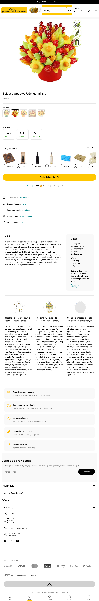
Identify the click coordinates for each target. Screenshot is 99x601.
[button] (69, 10)
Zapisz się (86, 472)
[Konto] (89, 11)
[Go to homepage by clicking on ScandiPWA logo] (14, 10)
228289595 (13, 513)
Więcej (33, 575)
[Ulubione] (82, 11)
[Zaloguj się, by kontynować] (93, 93)
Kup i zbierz (31, 186)
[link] (9, 134)
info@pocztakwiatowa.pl (18, 528)
